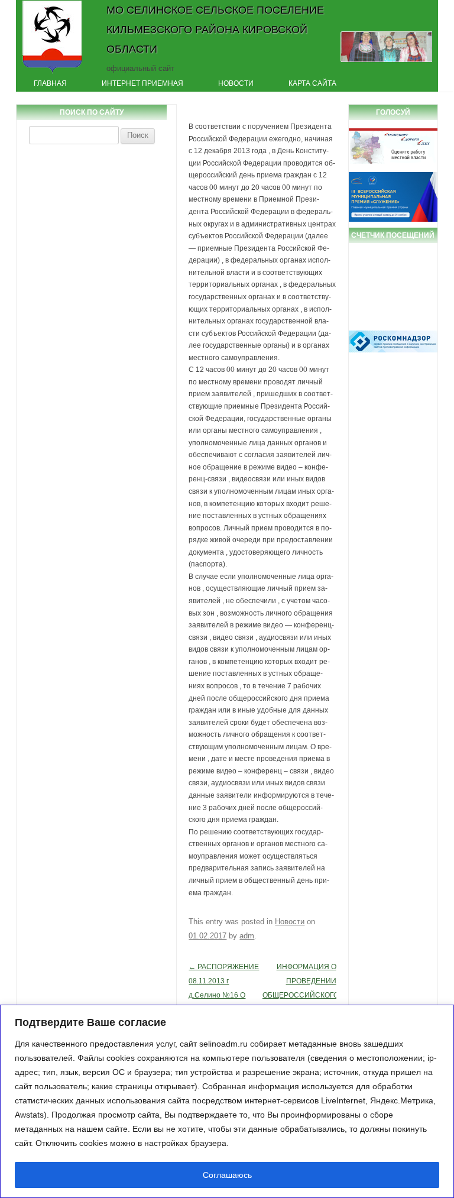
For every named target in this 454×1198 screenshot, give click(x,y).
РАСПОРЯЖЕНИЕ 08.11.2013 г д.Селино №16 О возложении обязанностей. (224, 995)
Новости (236, 83)
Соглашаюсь (227, 1175)
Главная (50, 83)
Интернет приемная (142, 83)
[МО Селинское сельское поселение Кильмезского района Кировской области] (52, 73)
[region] (227, 1101)
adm (246, 935)
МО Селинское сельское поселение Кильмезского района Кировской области (215, 29)
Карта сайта (312, 83)
